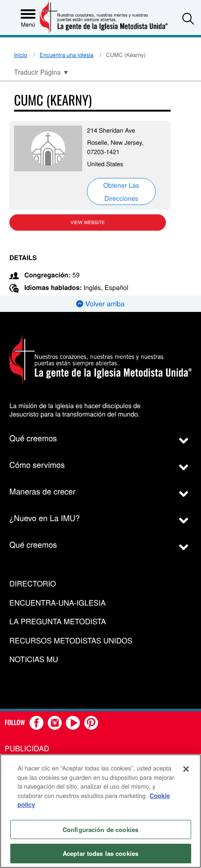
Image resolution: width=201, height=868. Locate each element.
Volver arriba (103, 304)
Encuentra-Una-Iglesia (57, 603)
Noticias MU (33, 659)
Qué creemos (33, 438)
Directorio (32, 584)
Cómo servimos (37, 464)
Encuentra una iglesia (66, 55)
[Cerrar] (186, 769)
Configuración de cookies (100, 829)
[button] (188, 18)
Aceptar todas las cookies (100, 853)
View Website (88, 222)
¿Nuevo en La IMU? (44, 517)
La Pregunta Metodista (57, 622)
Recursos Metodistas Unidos (70, 641)
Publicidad (27, 748)
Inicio (20, 55)
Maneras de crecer (42, 491)
